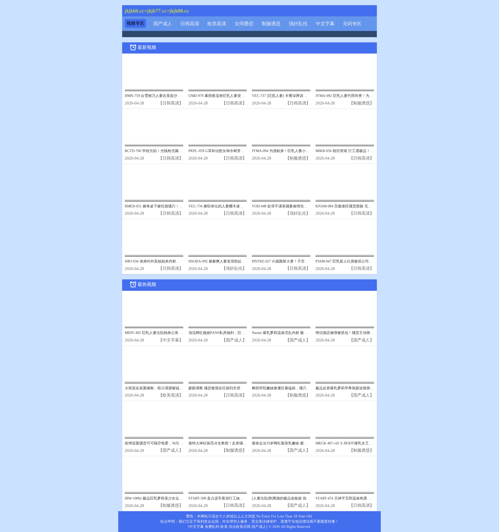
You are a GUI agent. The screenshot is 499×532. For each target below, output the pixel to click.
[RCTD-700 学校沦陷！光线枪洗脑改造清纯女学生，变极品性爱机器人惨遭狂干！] (154, 129)
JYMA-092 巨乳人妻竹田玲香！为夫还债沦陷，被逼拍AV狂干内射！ (370, 96)
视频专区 (135, 23)
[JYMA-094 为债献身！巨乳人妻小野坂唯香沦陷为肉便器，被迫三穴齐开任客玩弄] (281, 129)
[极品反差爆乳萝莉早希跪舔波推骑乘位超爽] (345, 366)
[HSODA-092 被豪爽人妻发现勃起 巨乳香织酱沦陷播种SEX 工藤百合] (217, 239)
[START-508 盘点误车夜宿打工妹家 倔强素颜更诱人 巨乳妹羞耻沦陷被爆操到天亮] (217, 476)
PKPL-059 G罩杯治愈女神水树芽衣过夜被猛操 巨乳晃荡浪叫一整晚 (242, 151)
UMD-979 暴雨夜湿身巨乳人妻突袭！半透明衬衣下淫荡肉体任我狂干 (243, 96)
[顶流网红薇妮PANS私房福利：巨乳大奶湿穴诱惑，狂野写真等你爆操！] (217, 311)
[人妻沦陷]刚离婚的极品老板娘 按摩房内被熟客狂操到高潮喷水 (303, 498)
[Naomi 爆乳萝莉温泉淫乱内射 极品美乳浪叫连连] (281, 311)
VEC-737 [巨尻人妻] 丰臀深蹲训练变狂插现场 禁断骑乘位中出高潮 (305, 96)
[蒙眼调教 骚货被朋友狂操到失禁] (217, 366)
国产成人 (162, 23)
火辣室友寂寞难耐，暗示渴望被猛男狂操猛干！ (163, 388)
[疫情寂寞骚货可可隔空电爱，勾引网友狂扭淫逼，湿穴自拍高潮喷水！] (154, 421)
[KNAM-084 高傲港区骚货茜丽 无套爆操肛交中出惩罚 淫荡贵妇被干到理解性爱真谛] (345, 184)
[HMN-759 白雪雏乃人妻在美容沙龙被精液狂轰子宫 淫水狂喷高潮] (154, 73)
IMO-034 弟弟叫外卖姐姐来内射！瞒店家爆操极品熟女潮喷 (172, 261)
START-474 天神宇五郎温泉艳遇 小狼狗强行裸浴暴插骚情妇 (364, 498)
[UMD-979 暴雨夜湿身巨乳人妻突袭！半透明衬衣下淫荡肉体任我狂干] (217, 73)
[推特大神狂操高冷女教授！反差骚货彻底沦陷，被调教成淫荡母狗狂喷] (217, 421)
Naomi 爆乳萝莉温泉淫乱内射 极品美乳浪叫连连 (290, 333)
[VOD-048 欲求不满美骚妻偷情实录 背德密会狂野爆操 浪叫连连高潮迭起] (281, 184)
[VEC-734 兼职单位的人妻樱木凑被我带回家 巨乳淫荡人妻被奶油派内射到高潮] (217, 184)
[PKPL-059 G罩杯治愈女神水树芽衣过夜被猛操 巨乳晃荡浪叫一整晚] (217, 129)
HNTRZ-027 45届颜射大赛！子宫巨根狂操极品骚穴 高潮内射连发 (304, 261)
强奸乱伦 (298, 23)
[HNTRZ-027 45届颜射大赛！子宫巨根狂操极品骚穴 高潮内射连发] (281, 239)
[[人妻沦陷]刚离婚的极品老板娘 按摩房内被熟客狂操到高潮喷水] (281, 476)
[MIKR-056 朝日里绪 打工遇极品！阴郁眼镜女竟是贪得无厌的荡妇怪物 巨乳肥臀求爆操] (345, 129)
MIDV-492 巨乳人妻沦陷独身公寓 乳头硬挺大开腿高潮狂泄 (172, 333)
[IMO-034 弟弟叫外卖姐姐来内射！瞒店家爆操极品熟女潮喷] (154, 239)
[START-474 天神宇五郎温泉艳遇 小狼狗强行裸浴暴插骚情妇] (345, 476)
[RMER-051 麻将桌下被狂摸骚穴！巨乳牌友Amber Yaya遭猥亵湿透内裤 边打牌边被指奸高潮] (154, 184)
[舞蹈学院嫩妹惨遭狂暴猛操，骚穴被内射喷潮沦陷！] (281, 366)
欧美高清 (216, 23)
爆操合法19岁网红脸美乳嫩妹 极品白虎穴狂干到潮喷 (294, 443)
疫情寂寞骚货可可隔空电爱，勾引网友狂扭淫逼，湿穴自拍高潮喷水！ (181, 443)
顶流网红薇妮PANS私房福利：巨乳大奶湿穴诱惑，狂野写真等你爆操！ (245, 333)
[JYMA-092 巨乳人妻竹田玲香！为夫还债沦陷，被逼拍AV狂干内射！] (345, 73)
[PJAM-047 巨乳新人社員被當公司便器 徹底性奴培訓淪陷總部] (345, 239)
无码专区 (352, 23)
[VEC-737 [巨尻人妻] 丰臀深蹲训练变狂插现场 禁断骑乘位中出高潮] (281, 73)
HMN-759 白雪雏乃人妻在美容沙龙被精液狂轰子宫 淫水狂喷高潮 (177, 96)
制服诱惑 (271, 23)
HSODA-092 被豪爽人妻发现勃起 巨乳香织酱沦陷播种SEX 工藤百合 (243, 261)
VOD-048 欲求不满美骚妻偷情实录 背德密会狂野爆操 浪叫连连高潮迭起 (310, 206)
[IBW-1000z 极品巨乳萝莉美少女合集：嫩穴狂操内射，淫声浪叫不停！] (154, 476)
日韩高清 (189, 23)
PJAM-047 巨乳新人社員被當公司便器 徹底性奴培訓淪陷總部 (364, 261)
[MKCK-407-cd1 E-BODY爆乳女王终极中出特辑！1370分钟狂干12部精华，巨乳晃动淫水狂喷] (345, 421)
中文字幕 (325, 23)
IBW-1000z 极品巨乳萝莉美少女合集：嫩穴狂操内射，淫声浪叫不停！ (181, 498)
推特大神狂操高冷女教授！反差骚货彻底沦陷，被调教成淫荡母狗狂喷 (244, 443)
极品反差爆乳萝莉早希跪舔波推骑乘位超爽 (350, 388)
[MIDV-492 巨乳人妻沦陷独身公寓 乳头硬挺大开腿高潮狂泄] (154, 311)
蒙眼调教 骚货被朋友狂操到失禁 (214, 388)
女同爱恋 (244, 23)
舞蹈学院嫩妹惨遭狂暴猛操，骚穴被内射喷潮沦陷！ (294, 388)
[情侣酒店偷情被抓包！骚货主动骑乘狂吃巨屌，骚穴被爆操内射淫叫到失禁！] (345, 311)
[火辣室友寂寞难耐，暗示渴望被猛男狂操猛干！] (154, 366)
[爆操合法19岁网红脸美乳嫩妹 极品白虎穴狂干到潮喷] (281, 421)
